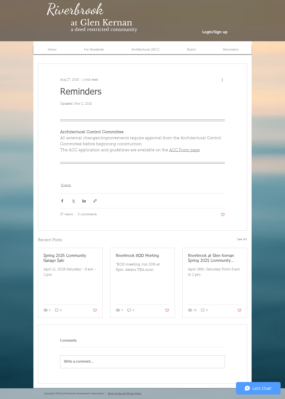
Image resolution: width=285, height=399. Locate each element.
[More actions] (222, 80)
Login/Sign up (215, 32)
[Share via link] (95, 201)
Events (66, 185)
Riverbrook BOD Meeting (137, 256)
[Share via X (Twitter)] (73, 201)
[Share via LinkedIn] (84, 201)
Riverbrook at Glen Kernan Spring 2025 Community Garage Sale (211, 258)
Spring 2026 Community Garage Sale (64, 258)
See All (242, 239)
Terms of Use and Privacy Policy (124, 393)
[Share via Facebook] (62, 201)
